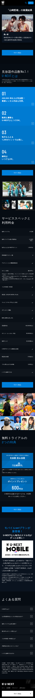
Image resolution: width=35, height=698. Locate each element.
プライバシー (15, 687)
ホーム (3, 687)
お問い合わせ (22, 687)
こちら (29, 278)
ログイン (31, 3)
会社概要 (8, 687)
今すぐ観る (17, 53)
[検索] (25, 2)
